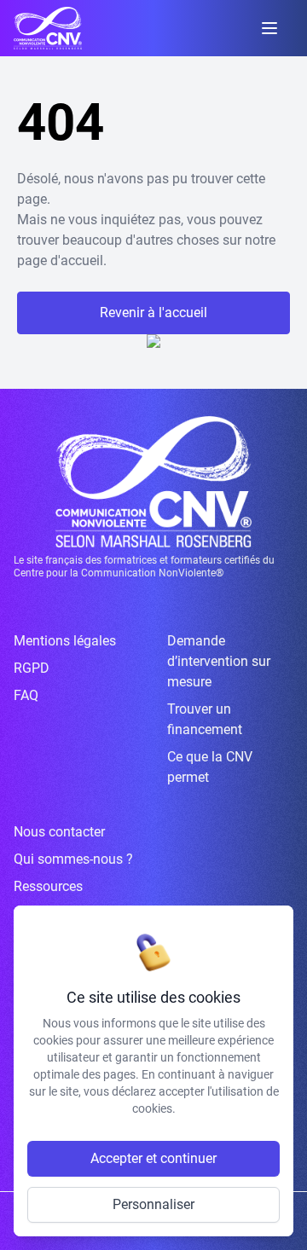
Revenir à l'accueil (153, 312)
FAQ (26, 695)
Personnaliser (153, 1204)
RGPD (31, 668)
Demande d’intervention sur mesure (218, 661)
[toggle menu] (269, 28)
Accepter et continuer (153, 1158)
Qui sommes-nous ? (73, 859)
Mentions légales (65, 641)
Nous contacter (59, 832)
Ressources (48, 886)
